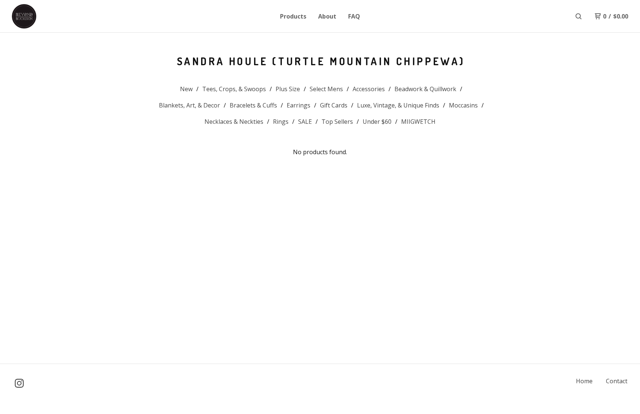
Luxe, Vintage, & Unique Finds (398, 105)
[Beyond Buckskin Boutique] (50, 16)
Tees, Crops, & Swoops (234, 89)
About (327, 16)
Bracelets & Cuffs (253, 105)
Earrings (298, 105)
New (186, 89)
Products (293, 16)
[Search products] (578, 16)
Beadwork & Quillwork (425, 89)
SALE (305, 121)
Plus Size (288, 89)
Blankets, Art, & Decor (189, 105)
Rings (281, 121)
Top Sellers (337, 121)
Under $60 (377, 121)
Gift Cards (333, 105)
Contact (616, 381)
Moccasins (463, 105)
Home (584, 381)
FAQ (354, 16)
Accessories (369, 89)
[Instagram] (19, 383)
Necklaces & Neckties (233, 121)
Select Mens (326, 89)
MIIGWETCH (418, 121)
